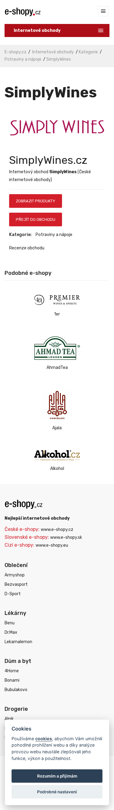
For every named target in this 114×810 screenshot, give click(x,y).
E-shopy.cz (15, 52)
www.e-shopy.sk (66, 537)
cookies (43, 738)
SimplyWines (58, 59)
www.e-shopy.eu (52, 545)
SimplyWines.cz (48, 160)
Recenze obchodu (26, 248)
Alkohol (57, 468)
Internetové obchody (53, 52)
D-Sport (13, 593)
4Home (12, 670)
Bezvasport (16, 584)
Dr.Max (11, 632)
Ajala (57, 427)
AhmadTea (57, 367)
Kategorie (88, 52)
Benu (10, 623)
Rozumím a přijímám (57, 776)
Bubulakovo (16, 689)
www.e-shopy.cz (57, 529)
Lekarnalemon (18, 641)
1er (57, 314)
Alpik (9, 718)
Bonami (12, 680)
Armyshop (15, 575)
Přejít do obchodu (35, 219)
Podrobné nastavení (57, 791)
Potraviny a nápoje (23, 59)
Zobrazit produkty (35, 201)
